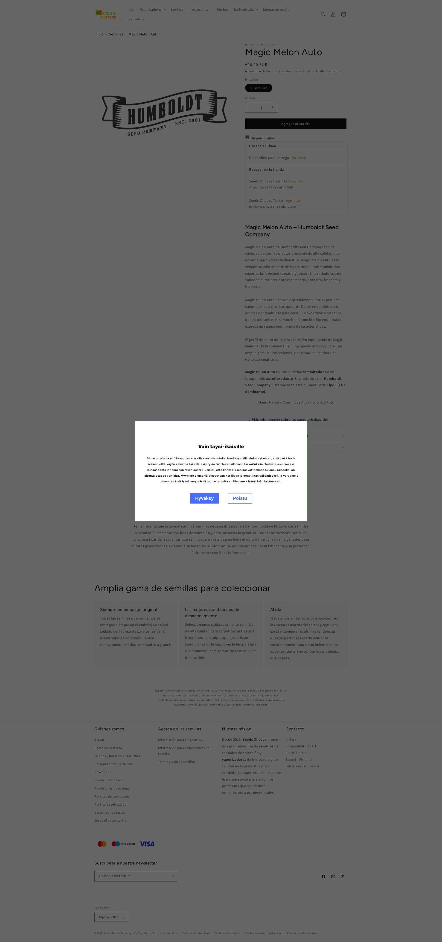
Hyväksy (204, 498)
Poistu (240, 498)
